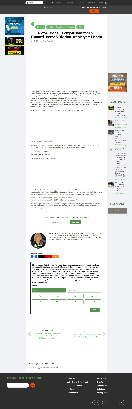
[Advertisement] (66, 126)
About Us (91, 3)
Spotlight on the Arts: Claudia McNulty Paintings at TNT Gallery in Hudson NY (120, 136)
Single (36, 290)
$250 (57, 301)
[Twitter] (41, 256)
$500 (75, 301)
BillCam (81, 3)
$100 (92, 296)
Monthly (72, 290)
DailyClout (40, 27)
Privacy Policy (102, 393)
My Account (56, 3)
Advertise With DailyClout (77, 382)
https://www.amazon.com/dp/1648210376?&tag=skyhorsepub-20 (53, 200)
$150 (40, 301)
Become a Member (74, 385)
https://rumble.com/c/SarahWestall (71, 239)
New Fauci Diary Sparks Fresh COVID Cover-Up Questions (119, 186)
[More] (55, 256)
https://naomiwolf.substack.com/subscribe (68, 110)
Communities (69, 3)
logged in (40, 368)
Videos (81, 27)
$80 (75, 296)
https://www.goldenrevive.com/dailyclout (79, 194)
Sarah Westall (48, 41)
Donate (94, 11)
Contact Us (101, 378)
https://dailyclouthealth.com (40, 155)
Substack (101, 389)
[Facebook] (34, 256)
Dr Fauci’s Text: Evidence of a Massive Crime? (121, 123)
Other (93, 301)
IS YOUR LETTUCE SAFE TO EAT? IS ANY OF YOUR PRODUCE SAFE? (121, 111)
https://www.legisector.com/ (40, 208)
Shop (101, 3)
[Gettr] (48, 256)
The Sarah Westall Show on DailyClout (61, 27)
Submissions (102, 385)
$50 (58, 296)
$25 (40, 296)
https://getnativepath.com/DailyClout (60, 147)
